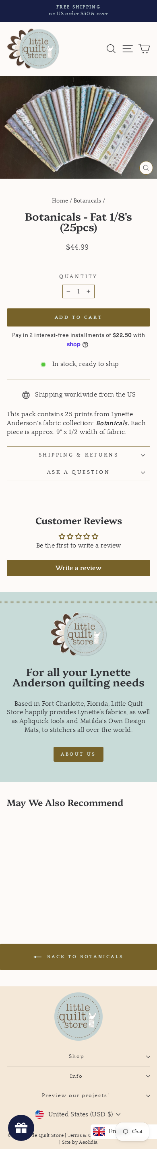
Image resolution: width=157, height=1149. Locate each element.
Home (60, 201)
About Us (78, 754)
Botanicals (87, 201)
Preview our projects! (77, 1095)
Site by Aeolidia (79, 1142)
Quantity (78, 276)
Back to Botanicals (84, 956)
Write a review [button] (78, 568)
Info (76, 1076)
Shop (77, 1056)
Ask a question (78, 472)
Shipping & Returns (79, 455)
